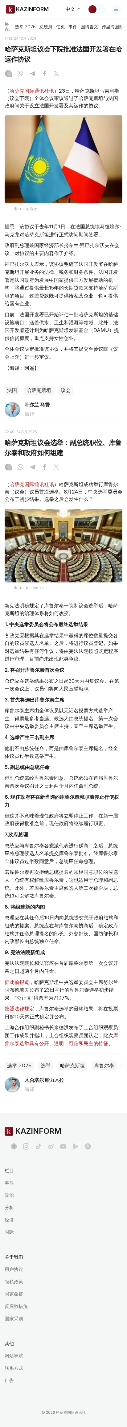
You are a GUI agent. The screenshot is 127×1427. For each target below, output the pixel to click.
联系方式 (14, 1368)
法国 (12, 390)
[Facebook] (44, 74)
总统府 (45, 27)
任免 (60, 27)
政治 (9, 1195)
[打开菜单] (116, 9)
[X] (56, 74)
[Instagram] (8, 74)
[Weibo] (51, 1146)
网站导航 (14, 1356)
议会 (66, 390)
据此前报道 (17, 982)
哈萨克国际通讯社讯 (32, 91)
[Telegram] (32, 74)
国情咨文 (89, 27)
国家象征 (14, 1294)
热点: (7, 27)
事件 (72, 27)
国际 (9, 1232)
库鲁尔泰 (104, 1066)
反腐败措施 (16, 1306)
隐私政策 (14, 1282)
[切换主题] (96, 9)
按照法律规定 (19, 1008)
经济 (9, 1220)
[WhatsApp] (20, 74)
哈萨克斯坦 (39, 390)
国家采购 (14, 1318)
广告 (9, 1380)
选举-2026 (25, 27)
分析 (9, 1207)
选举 (46, 1066)
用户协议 (14, 1269)
